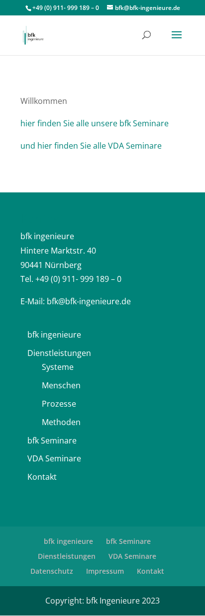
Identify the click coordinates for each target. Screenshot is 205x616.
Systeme (58, 366)
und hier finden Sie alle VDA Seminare (91, 145)
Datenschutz (51, 571)
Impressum (105, 571)
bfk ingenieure (54, 334)
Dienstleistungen (59, 353)
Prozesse (59, 403)
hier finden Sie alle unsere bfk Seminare (94, 123)
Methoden (61, 422)
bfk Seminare (52, 440)
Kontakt (42, 476)
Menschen (61, 385)
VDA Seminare (54, 458)
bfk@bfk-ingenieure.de (89, 301)
